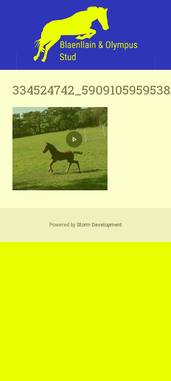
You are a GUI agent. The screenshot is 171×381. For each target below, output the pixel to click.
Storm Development (99, 225)
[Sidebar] (8, 61)
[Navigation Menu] (162, 61)
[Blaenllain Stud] (85, 34)
